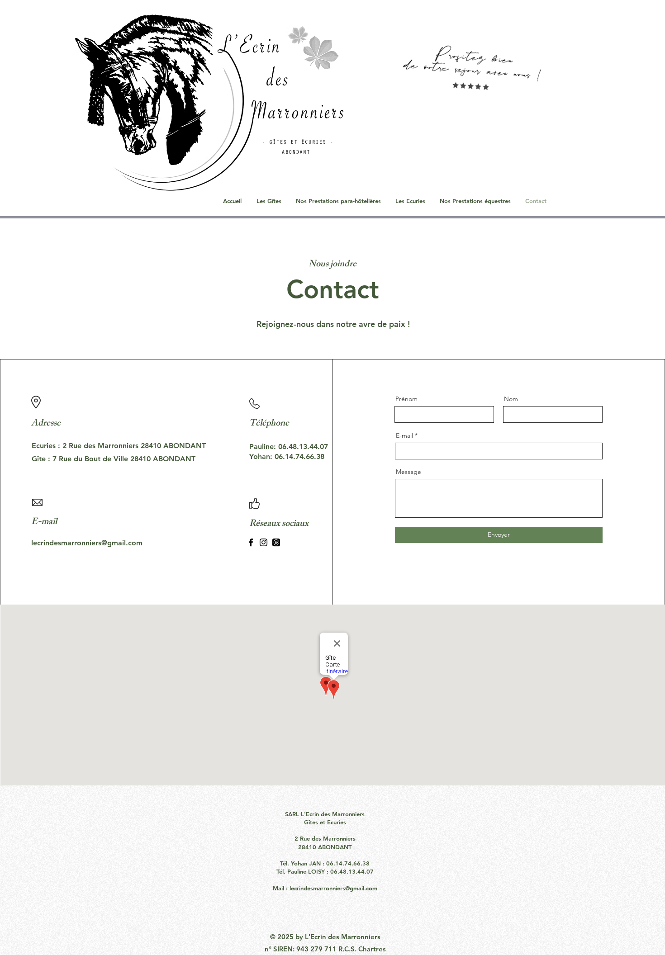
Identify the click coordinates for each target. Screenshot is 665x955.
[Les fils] (276, 542)
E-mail (404, 435)
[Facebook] (251, 542)
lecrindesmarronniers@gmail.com (333, 888)
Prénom (406, 399)
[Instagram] (263, 542)
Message (408, 471)
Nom (511, 399)
